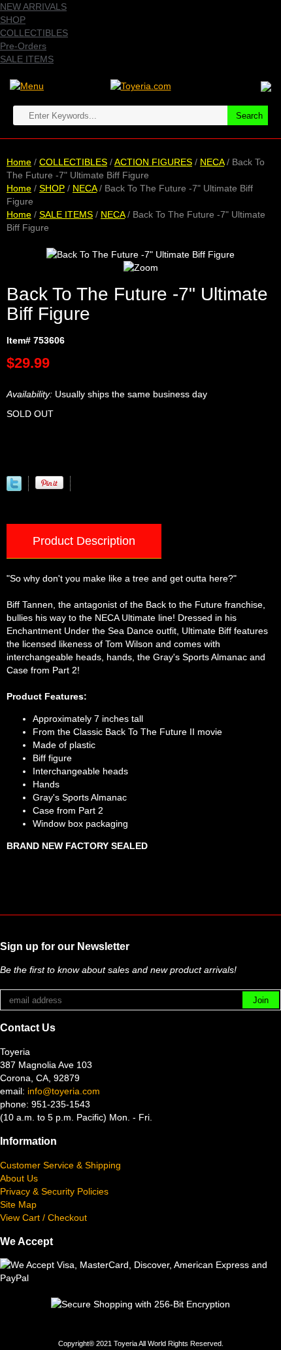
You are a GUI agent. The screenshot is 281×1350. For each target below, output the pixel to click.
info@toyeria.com (63, 1091)
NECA (212, 162)
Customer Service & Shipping (60, 1165)
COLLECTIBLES (34, 33)
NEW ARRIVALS (33, 6)
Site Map (18, 1204)
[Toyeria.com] (140, 85)
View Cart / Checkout (43, 1217)
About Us (19, 1178)
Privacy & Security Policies (54, 1191)
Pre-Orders (23, 46)
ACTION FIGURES (153, 162)
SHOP (12, 19)
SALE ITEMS (27, 59)
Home (19, 162)
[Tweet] (14, 488)
